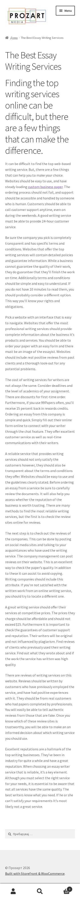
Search (40, 891)
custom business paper (45, 187)
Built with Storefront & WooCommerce (35, 873)
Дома (14, 38)
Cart (61, 887)
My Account (13, 891)
